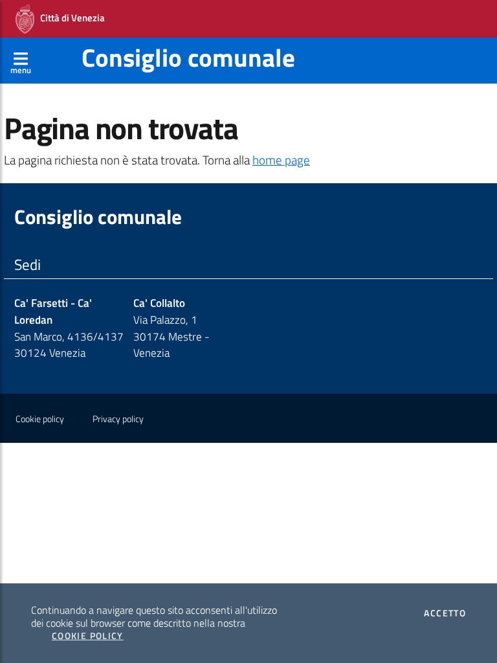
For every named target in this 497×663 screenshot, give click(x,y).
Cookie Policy (88, 635)
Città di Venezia (69, 17)
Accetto (445, 613)
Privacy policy (118, 418)
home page (281, 160)
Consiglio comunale (188, 57)
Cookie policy (40, 418)
